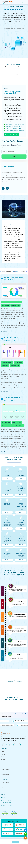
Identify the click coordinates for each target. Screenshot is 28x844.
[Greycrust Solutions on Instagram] (6, 744)
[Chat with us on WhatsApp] (25, 834)
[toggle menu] (24, 2)
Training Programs (5, 774)
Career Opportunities (5, 767)
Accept (15, 842)
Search (13, 156)
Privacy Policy (4, 787)
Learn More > (4, 331)
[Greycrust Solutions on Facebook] (9, 744)
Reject (23, 842)
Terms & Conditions (5, 785)
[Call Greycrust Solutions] (25, 830)
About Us (3, 754)
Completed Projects (5, 769)
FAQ (2, 790)
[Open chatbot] (25, 837)
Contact (3, 759)
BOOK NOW (7, 478)
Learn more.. (4, 842)
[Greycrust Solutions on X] (13, 744)
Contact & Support (5, 782)
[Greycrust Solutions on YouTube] (17, 744)
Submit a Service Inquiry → (11, 134)
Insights (2, 756)
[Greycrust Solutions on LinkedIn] (2, 744)
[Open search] (22, 2)
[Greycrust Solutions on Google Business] (20, 744)
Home (2, 751)
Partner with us (4, 772)
